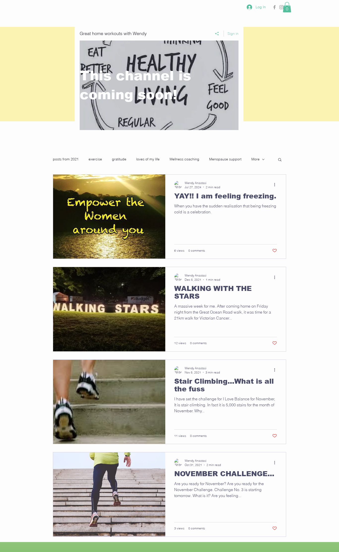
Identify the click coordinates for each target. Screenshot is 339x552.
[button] (287, 7)
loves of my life (148, 159)
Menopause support (225, 159)
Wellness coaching (184, 159)
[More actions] (276, 185)
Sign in (233, 33)
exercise (95, 159)
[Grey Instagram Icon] (281, 7)
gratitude (119, 159)
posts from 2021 (66, 159)
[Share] (217, 34)
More (255, 159)
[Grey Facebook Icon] (274, 7)
